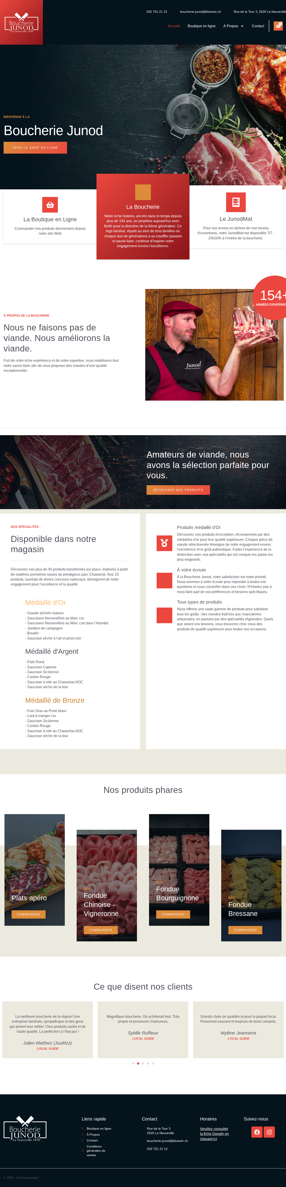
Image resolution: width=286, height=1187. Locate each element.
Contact (258, 26)
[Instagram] (269, 1132)
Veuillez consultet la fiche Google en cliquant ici (214, 1134)
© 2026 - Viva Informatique (21, 1177)
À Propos (230, 26)
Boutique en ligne (202, 26)
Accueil (174, 26)
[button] (133, 1063)
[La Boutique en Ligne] (50, 205)
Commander (28, 914)
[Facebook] (257, 1132)
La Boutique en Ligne (50, 219)
